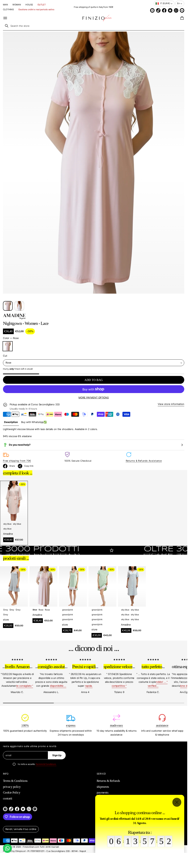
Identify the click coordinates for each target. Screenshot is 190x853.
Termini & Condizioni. (46, 764)
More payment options (93, 397)
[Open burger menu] (5, 18)
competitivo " (119, 685)
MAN (5, 4)
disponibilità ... (58, 685)
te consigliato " (24, 685)
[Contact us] (7, 848)
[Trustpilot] (170, 10)
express (70, 725)
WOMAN (16, 4)
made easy (116, 725)
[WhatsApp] (176, 10)
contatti (7, 798)
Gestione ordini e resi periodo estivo (36, 9)
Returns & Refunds (108, 781)
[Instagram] (152, 10)
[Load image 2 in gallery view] (19, 306)
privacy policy (12, 787)
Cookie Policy (11, 792)
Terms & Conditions (15, 781)
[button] (181, 18)
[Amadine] (14, 317)
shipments (103, 787)
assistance (162, 725)
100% (25, 725)
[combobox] (93, 25)
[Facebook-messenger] (182, 10)
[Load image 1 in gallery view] (8, 306)
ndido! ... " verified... (158, 683)
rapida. (89, 685)
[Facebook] (164, 10)
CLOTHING (8, 9)
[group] (11, 422)
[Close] (176, 802)
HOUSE (29, 4)
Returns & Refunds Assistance (144, 460)
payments (103, 792)
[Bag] (181, 18)
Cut (5, 355)
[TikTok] (158, 10)
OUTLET (41, 4)
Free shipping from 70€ (17, 460)
